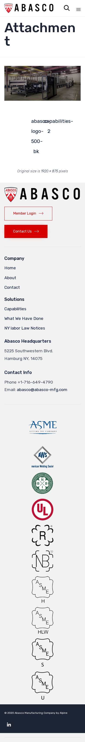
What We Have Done (23, 318)
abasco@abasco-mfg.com (42, 389)
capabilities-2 (49, 122)
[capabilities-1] (42, 99)
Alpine (63, 712)
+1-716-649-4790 (35, 382)
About (10, 277)
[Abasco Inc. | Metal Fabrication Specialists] (29, 8)
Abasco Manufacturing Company (35, 712)
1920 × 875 (49, 171)
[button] (42, 83)
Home (10, 267)
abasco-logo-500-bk (36, 122)
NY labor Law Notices (24, 328)
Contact (12, 287)
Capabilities (15, 308)
